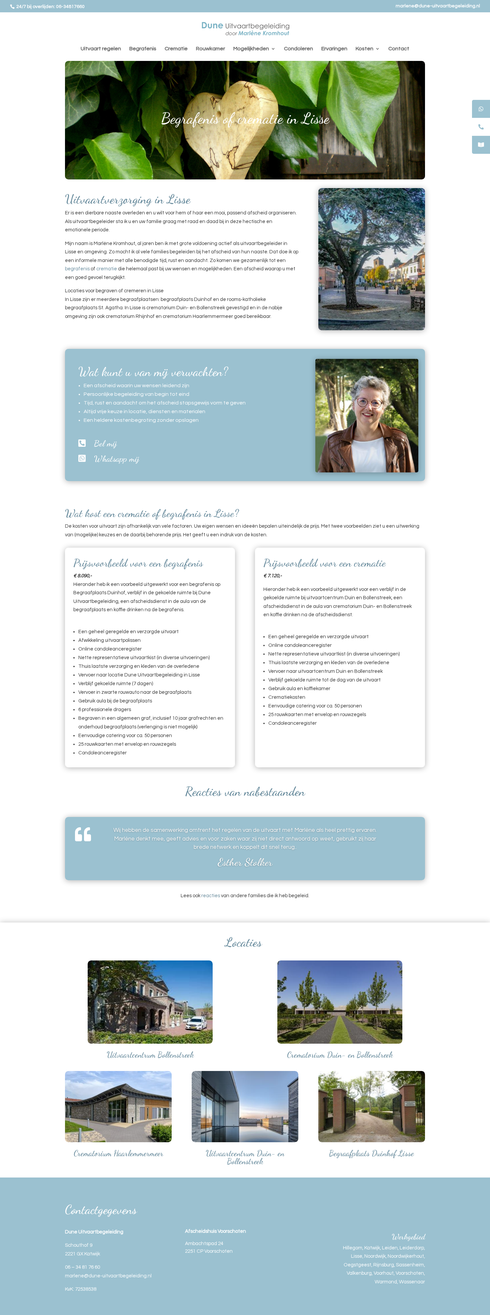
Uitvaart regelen (101, 48)
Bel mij (105, 443)
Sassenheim (410, 1264)
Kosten (364, 48)
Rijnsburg (383, 1264)
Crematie (176, 48)
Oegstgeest (357, 1264)
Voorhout (384, 1273)
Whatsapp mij (116, 458)
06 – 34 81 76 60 (82, 1267)
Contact (398, 48)
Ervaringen (334, 48)
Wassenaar (412, 1281)
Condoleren (298, 48)
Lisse (356, 1256)
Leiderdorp (412, 1247)
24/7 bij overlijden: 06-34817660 (50, 6)
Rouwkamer (210, 48)
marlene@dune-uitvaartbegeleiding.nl (438, 6)
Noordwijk (375, 1256)
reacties (210, 895)
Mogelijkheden (251, 48)
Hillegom (352, 1247)
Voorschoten (410, 1273)
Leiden (390, 1247)
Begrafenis (142, 48)
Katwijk (372, 1247)
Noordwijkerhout (406, 1256)
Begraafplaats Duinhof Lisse (371, 1153)
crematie (106, 268)
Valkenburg (359, 1273)
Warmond (386, 1281)
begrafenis (77, 268)
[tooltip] (481, 109)
